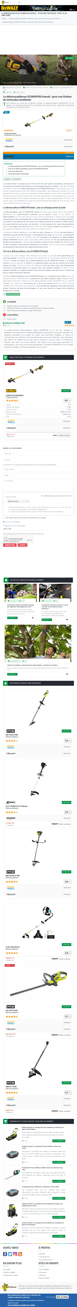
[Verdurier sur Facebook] (5, 1254)
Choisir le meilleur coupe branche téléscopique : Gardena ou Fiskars (32, 665)
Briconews (43, 1272)
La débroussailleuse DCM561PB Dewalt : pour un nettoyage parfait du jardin (36, 166)
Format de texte (11, 497)
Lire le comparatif (58, 1141)
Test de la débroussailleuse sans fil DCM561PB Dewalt (28, 169)
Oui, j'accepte (50, 1297)
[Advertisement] (38, 40)
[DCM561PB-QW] (38, 120)
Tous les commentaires (12, 522)
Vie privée (7, 1269)
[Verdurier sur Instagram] (15, 1254)
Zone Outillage (44, 1269)
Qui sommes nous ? (46, 1260)
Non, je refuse (62, 1297)
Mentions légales (9, 1272)
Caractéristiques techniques (18, 174)
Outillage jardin (13, 294)
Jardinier (7, 179)
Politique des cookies (11, 1275)
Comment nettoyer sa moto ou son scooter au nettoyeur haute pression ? (55, 607)
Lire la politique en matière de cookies (21, 1305)
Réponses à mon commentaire (15, 526)
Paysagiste (17, 179)
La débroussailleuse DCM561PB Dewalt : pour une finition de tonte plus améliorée (34, 19)
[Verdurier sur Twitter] (10, 1254)
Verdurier (42, 1275)
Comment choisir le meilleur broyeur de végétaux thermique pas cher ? (20, 606)
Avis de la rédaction (15, 171)
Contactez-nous (45, 1257)
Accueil (4, 19)
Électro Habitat (44, 1278)
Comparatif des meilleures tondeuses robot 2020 (40, 1187)
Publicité (42, 1254)
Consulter (65, 390)
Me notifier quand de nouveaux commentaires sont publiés (26, 518)
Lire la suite (11, 618)
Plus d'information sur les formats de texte (55, 496)
